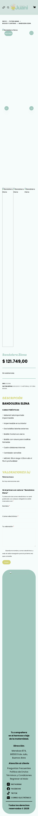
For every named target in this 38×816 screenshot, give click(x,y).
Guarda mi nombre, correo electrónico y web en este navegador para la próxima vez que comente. (17, 553)
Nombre (6, 506)
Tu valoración (8, 526)
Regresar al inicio (19, 778)
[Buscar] (8, 7)
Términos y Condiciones (19, 775)
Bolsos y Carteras (21, 386)
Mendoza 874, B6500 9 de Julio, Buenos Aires (19, 754)
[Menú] (3, 7)
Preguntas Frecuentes (19, 768)
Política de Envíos (19, 771)
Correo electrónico (10, 516)
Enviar (6, 562)
